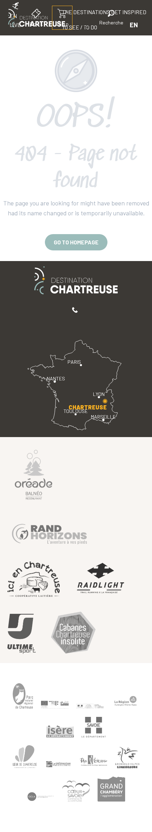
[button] (111, 18)
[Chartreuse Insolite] (73, 634)
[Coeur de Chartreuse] (25, 756)
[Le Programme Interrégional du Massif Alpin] (54, 704)
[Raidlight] (101, 579)
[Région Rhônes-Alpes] (125, 701)
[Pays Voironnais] (93, 761)
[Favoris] (87, 25)
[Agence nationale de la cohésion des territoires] (90, 706)
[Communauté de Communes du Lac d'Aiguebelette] (40, 797)
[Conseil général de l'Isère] (60, 731)
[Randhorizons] (49, 532)
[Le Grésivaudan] (58, 764)
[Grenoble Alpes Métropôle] (127, 757)
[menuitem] (90, 42)
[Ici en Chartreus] (34, 578)
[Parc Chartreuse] (23, 696)
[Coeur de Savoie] (76, 791)
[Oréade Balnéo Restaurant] (34, 474)
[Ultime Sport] (22, 634)
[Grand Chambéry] (111, 788)
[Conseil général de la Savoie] (94, 727)
